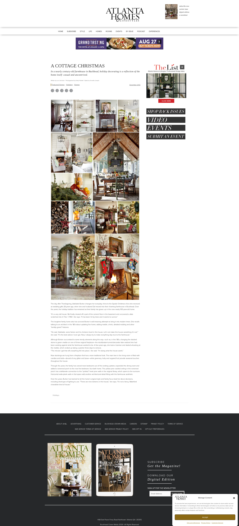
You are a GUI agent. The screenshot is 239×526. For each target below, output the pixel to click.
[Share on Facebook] (52, 90)
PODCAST (141, 31)
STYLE (82, 31)
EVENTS (119, 31)
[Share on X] (57, 90)
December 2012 (134, 85)
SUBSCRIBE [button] (71, 31)
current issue (183, 9)
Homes (77, 85)
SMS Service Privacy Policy (117, 429)
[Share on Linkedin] (62, 90)
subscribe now (184, 6)
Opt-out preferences (193, 523)
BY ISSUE (129, 31)
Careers (133, 424)
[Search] (169, 34)
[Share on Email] (71, 90)
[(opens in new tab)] (70, 469)
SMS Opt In (137, 429)
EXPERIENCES (154, 31)
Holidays (69, 85)
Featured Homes (58, 85)
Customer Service (217, 523)
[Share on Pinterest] (66, 90)
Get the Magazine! (164, 464)
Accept (205, 517)
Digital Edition (161, 477)
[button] (234, 498)
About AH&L (61, 424)
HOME (60, 31)
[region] (119, 43)
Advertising (76, 424)
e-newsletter (183, 15)
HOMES (99, 31)
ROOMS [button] (109, 31)
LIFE (90, 31)
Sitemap (144, 424)
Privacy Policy (205, 523)
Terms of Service (175, 424)
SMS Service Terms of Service (88, 429)
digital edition (184, 12)
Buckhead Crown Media (115, 424)
